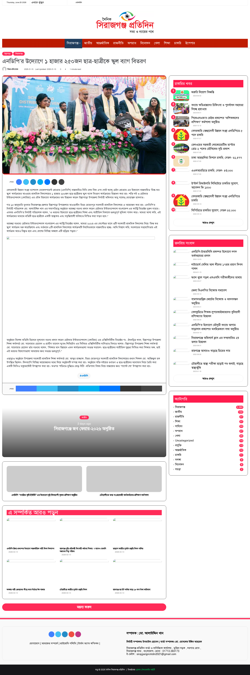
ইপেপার (190, 43)
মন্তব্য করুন (84, 607)
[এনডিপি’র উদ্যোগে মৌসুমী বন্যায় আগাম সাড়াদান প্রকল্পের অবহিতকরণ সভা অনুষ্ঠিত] (181, 328)
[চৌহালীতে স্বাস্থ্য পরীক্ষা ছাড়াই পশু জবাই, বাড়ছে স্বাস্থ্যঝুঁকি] (181, 367)
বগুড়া (178, 469)
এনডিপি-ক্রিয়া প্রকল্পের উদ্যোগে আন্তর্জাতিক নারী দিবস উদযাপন (30, 548)
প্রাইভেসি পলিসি (68, 643)
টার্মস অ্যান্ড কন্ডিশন (88, 643)
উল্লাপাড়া (7, 53)
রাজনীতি (118, 43)
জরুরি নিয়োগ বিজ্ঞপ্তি (202, 92)
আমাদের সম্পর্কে (50, 643)
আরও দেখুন (208, 222)
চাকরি (177, 43)
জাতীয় (88, 43)
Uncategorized (184, 440)
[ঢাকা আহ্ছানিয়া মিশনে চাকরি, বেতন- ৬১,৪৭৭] (181, 161)
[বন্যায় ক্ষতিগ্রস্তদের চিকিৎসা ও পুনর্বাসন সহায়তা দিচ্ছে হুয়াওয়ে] (181, 108)
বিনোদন (145, 43)
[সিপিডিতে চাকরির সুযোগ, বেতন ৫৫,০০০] (181, 212)
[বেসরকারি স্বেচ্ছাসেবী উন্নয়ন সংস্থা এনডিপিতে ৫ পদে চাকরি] (181, 135)
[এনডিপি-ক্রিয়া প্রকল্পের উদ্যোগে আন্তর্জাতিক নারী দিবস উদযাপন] (31, 532)
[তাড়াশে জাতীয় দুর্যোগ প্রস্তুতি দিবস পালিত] (137, 532)
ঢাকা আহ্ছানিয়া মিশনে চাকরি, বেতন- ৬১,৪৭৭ (216, 158)
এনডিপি (84, 375)
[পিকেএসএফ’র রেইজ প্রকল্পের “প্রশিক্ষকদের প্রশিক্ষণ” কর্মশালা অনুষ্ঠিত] (181, 121)
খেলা (157, 43)
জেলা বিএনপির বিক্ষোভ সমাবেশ (209, 290)
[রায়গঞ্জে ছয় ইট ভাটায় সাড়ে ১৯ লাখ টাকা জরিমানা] (137, 573)
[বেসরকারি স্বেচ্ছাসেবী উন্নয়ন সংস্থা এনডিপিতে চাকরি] (181, 200)
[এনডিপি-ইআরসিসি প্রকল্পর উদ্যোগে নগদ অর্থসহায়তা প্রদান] (181, 255)
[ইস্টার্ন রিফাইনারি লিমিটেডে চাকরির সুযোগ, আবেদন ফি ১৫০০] (181, 187)
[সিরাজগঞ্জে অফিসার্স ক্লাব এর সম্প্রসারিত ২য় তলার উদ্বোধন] (181, 341)
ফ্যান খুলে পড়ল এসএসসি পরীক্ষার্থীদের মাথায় (216, 277)
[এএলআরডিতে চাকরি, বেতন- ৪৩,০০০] (181, 174)
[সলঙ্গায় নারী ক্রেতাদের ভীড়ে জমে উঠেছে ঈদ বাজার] (31, 573)
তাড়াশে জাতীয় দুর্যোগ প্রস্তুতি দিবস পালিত (128, 548)
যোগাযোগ (34, 643)
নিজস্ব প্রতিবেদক (12, 69)
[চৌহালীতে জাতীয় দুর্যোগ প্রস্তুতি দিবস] (84, 573)
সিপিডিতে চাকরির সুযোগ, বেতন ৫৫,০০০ (213, 210)
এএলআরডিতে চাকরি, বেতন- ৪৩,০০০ (212, 170)
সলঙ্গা (178, 459)
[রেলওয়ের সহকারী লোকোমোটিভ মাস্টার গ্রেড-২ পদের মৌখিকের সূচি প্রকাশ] (181, 148)
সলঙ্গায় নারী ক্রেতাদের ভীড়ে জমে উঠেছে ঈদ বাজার (26, 589)
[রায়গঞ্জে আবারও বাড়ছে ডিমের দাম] (181, 354)
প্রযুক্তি (178, 445)
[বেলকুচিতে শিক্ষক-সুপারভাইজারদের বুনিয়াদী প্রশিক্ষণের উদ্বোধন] (181, 315)
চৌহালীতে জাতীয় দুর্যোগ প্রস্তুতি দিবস (73, 589)
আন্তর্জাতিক (102, 43)
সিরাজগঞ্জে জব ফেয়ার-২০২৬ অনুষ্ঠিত (84, 428)
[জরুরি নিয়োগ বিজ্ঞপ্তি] (181, 95)
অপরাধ (132, 43)
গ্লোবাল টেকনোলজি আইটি (145, 669)
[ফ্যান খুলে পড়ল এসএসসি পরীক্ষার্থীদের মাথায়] (181, 281)
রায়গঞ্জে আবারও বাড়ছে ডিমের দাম (210, 351)
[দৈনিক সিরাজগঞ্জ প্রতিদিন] (125, 22)
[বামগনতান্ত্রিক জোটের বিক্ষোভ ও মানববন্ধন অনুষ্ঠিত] (181, 302)
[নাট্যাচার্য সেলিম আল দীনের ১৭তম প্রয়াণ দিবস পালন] (181, 268)
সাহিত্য (178, 426)
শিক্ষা (167, 43)
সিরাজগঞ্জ (73, 43)
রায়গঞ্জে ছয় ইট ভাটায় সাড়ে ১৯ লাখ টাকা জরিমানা (131, 589)
